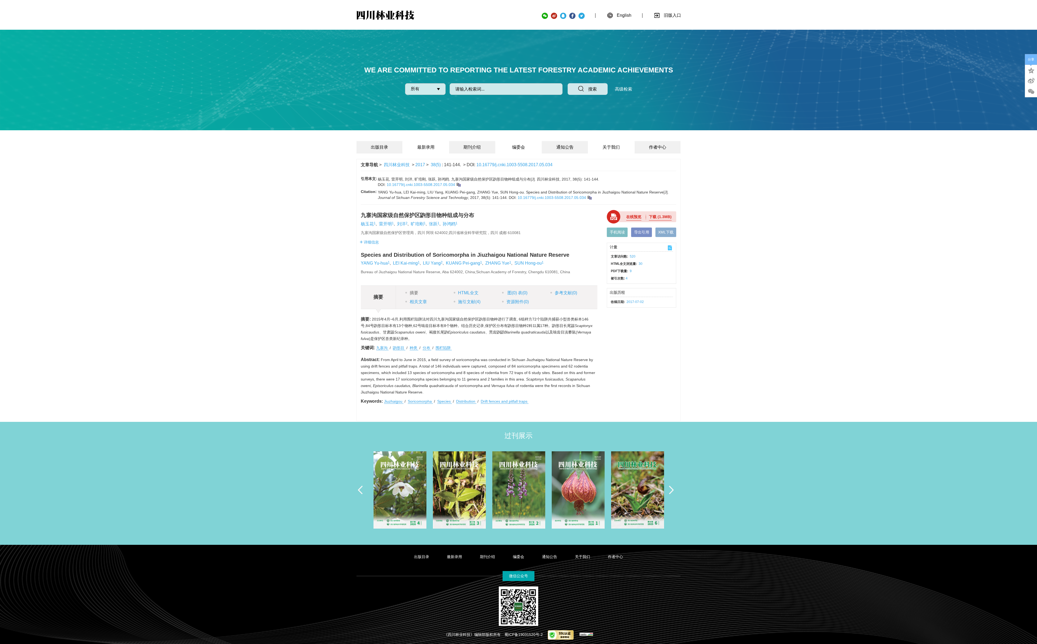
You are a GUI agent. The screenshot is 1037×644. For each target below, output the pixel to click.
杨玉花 (367, 224)
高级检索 (623, 89)
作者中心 (657, 147)
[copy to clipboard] (589, 197)
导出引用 (641, 232)
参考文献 (566, 293)
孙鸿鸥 (449, 224)
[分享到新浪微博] (1031, 81)
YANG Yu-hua (374, 263)
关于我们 (611, 147)
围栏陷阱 (444, 348)
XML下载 (666, 232)
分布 (427, 348)
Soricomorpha (420, 401)
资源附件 (517, 301)
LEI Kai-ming (405, 263)
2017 (420, 164)
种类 (414, 348)
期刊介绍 (472, 147)
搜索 (592, 89)
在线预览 (633, 217)
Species (444, 401)
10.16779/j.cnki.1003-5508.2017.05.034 (514, 164)
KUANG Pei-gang (463, 263)
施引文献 (469, 301)
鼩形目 (399, 348)
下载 (660, 217)
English (624, 15)
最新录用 (426, 147)
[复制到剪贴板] (458, 184)
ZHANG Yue (497, 263)
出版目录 (379, 147)
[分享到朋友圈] (1031, 91)
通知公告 (565, 147)
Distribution (466, 401)
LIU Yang (432, 263)
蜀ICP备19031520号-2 (523, 634)
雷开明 (385, 224)
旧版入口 (672, 15)
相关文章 (418, 301)
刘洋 (401, 224)
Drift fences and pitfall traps (504, 401)
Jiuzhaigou (393, 401)
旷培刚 (417, 224)
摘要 (414, 293)
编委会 (518, 147)
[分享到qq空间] (1031, 70)
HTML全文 (468, 293)
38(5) (436, 164)
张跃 (433, 224)
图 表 (516, 293)
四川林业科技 (397, 164)
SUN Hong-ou (528, 263)
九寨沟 (382, 348)
